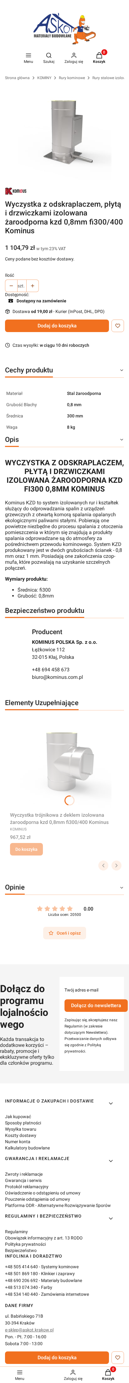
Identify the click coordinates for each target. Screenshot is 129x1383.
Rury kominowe (72, 78)
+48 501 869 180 (21, 1273)
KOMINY (44, 78)
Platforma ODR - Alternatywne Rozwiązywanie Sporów (58, 1205)
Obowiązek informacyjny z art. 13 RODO (44, 1237)
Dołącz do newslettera (96, 1005)
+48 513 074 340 (21, 1287)
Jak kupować (18, 1116)
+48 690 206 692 (21, 1280)
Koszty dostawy (20, 1135)
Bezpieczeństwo (21, 1250)
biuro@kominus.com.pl (57, 677)
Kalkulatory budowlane (27, 1147)
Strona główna (17, 78)
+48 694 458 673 (51, 670)
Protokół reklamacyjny (27, 1186)
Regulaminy (16, 1231)
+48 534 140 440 (21, 1294)
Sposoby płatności (23, 1122)
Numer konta (17, 1141)
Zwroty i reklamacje (24, 1174)
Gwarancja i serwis (23, 1180)
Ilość (9, 275)
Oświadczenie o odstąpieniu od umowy (42, 1192)
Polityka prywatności (25, 1244)
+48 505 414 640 (21, 1266)
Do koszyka (26, 849)
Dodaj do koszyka (57, 326)
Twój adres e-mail (81, 989)
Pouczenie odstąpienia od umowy (37, 1199)
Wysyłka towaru (20, 1129)
